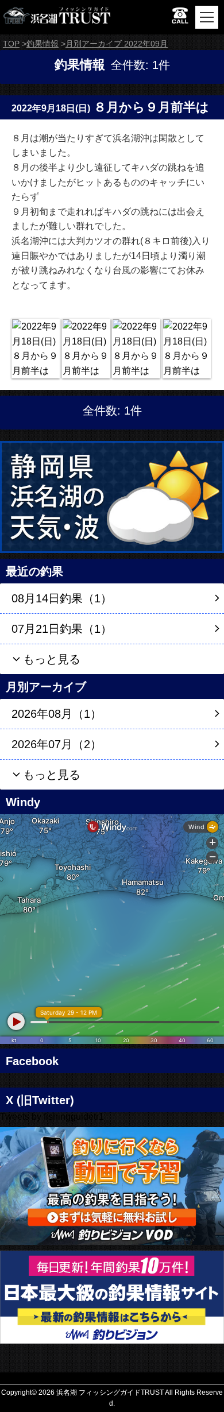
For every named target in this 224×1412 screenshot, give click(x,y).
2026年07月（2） (56, 744)
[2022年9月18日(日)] (35, 348)
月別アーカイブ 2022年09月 (116, 43)
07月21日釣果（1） (61, 628)
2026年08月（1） (56, 713)
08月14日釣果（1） (61, 598)
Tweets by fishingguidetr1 (52, 1116)
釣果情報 (42, 43)
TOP (11, 43)
